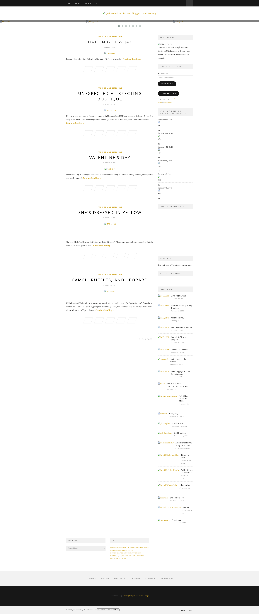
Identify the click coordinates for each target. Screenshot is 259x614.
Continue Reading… (132, 59)
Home (69, 3)
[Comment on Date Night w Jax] (132, 69)
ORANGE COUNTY (129, 553)
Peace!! (186, 507)
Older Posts (146, 339)
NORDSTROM (120, 553)
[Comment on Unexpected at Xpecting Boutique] (132, 133)
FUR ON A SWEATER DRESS (183, 398)
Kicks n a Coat (185, 456)
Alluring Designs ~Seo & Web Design (135, 595)
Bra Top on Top (177, 497)
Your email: (163, 73)
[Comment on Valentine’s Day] (132, 188)
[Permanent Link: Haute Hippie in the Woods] (163, 359)
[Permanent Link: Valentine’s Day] (163, 317)
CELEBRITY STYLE (123, 547)
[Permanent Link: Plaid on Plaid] (164, 423)
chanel (130, 547)
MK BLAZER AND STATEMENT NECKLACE (177, 384)
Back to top (186, 610)
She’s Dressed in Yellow (110, 212)
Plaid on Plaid (178, 423)
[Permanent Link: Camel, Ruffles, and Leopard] (163, 337)
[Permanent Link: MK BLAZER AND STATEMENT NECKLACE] (161, 383)
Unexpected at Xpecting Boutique (110, 96)
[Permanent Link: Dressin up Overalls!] (163, 349)
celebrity (115, 547)
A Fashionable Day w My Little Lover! (183, 444)
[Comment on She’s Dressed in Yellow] (132, 256)
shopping (119, 556)
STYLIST (136, 556)
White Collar (185, 485)
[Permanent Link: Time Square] (164, 520)
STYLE (124, 556)
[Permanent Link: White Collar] (168, 485)
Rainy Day (173, 413)
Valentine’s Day (110, 157)
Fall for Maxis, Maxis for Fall (187, 471)
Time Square (177, 520)
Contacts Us (91, 3)
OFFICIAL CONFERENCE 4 (108, 610)
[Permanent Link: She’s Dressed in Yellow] (163, 327)
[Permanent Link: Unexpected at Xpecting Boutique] (163, 305)
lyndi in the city (126, 550)
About (78, 3)
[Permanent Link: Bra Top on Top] (163, 497)
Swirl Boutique (180, 433)
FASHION (141, 547)
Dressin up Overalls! (179, 349)
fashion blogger (117, 550)
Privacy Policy (167, 102)
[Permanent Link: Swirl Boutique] (165, 433)
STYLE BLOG (129, 556)
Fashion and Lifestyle (110, 36)
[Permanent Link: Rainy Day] (162, 413)
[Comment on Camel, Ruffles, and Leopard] (132, 321)
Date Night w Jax (110, 42)
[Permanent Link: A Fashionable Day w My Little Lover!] (166, 442)
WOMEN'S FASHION (120, 559)
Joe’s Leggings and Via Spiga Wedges (180, 372)
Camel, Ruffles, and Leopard (110, 280)
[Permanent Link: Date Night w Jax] (163, 295)
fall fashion (135, 547)
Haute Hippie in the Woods (178, 360)
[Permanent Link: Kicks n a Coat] (168, 455)
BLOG (111, 547)
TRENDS (141, 556)
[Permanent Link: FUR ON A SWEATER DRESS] (167, 396)
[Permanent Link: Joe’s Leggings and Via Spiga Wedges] (163, 371)
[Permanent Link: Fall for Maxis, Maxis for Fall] (168, 470)
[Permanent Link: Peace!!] (169, 507)
